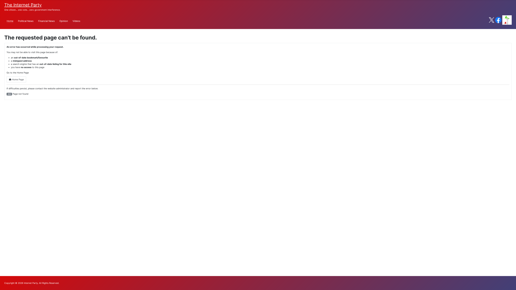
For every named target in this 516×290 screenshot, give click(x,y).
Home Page (17, 79)
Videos (76, 21)
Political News (25, 21)
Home (10, 21)
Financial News (46, 21)
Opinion (63, 21)
